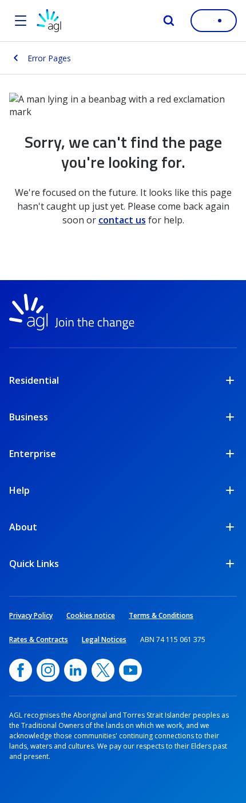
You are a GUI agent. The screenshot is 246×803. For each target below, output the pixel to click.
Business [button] (28, 417)
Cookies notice (90, 615)
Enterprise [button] (32, 453)
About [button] (23, 527)
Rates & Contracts (38, 639)
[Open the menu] (20, 20)
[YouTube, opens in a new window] (130, 670)
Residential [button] (34, 380)
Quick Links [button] (34, 563)
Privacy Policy (31, 615)
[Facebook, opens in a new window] (20, 670)
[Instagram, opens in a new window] (48, 670)
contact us (122, 220)
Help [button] (19, 490)
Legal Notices (104, 639)
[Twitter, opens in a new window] (103, 670)
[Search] (168, 20)
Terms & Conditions (161, 615)
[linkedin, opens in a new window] (75, 670)
